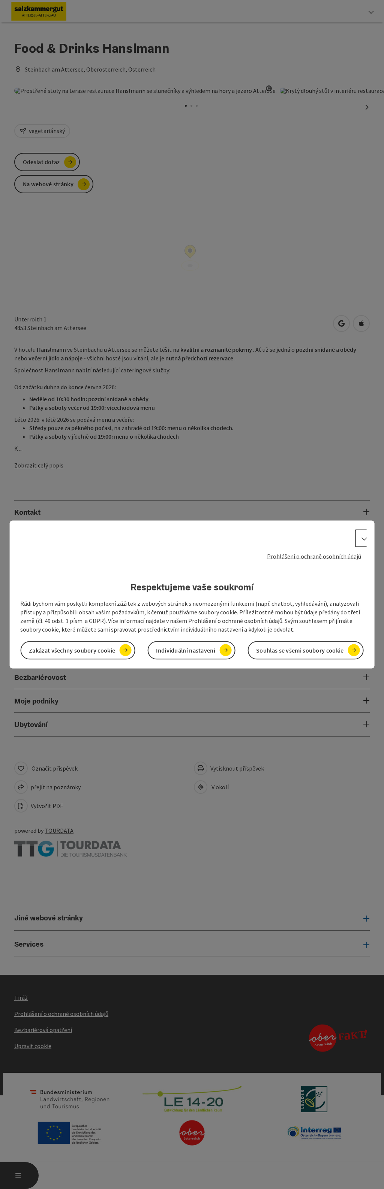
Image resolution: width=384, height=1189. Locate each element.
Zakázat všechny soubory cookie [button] (72, 650)
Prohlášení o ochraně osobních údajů (314, 556)
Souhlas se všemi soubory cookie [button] (300, 650)
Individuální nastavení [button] (185, 650)
